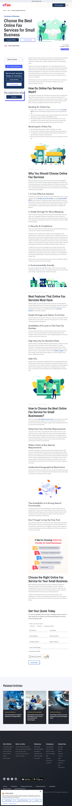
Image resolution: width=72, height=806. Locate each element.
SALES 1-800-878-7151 (36, 1)
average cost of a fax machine (45, 198)
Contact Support (49, 746)
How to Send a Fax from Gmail (23, 746)
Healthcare (60, 753)
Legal (59, 758)
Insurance (60, 756)
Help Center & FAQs (20, 756)
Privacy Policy (14, 786)
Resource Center (50, 749)
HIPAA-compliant (59, 350)
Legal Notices (52, 786)
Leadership (48, 762)
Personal (33, 626)
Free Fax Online (6, 758)
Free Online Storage (38, 749)
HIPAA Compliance (38, 756)
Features (37, 744)
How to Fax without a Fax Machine (23, 749)
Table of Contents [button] (12, 59)
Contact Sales (34, 662)
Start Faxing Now (59, 5)
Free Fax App (37, 746)
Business (40, 626)
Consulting (60, 746)
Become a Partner (50, 751)
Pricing (4, 756)
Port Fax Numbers (7, 751)
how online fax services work (45, 419)
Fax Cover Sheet (6, 753)
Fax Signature (37, 751)
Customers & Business (15, 66)
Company (50, 744)
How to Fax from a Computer (22, 753)
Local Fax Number (7, 749)
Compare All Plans (11, 40)
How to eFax (20, 744)
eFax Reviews (49, 760)
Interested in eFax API (35, 651)
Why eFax (48, 758)
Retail (59, 765)
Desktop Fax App (38, 753)
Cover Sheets (37, 758)
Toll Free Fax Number (8, 746)
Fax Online (7, 744)
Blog (47, 756)
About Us (5, 786)
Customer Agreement (41, 786)
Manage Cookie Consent (26, 786)
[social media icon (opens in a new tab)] (4, 779)
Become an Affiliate (50, 753)
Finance (60, 751)
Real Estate (60, 762)
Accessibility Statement (20, 788)
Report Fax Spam (7, 788)
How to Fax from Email (21, 751)
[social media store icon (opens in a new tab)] (26, 779)
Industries (62, 744)
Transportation (61, 767)
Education (60, 749)
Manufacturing (61, 760)
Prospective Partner (49, 626)
